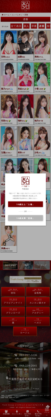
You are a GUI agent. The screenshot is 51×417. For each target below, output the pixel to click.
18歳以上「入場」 (25, 204)
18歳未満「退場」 (25, 218)
